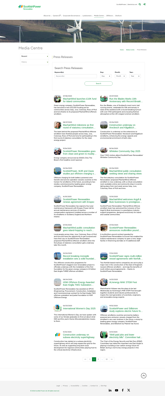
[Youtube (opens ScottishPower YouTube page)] (117, 390)
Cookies (85, 386)
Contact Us (94, 386)
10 (107, 359)
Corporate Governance (71, 16)
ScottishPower (121, 5)
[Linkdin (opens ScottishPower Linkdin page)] (110, 390)
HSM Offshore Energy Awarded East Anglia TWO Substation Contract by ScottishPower (78, 283)
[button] (140, 5)
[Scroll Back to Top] (143, 375)
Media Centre (99, 16)
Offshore (109, 16)
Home (122, 50)
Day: (102, 72)
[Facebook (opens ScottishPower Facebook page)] (123, 390)
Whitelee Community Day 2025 (124, 151)
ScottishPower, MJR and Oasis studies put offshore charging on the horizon (79, 172)
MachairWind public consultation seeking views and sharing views (125, 172)
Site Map (104, 386)
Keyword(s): (59, 72)
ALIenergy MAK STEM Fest (123, 282)
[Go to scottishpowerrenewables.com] (30, 7)
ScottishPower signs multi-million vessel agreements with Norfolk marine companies (125, 257)
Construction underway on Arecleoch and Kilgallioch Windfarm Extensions (122, 126)
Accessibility (75, 386)
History (24, 62)
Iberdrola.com (132, 5)
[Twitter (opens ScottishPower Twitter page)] (129, 390)
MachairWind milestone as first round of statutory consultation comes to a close (78, 126)
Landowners (87, 16)
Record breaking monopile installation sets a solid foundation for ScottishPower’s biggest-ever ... (79, 257)
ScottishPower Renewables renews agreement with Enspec (78, 200)
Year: (131, 72)
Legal (58, 386)
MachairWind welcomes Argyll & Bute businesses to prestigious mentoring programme (125, 200)
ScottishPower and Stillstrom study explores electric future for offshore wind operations (125, 309)
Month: (117, 72)
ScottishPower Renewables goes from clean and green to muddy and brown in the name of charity (79, 152)
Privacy (65, 386)
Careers (56, 16)
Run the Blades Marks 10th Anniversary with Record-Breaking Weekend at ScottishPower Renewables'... (126, 100)
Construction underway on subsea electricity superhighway (79, 336)
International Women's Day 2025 (79, 308)
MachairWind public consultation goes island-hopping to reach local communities (79, 229)
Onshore (118, 16)
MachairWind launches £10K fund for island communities (79, 100)
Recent (24, 56)
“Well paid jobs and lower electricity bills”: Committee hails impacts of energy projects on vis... (125, 336)
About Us (47, 16)
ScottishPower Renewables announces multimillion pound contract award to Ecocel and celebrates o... (124, 229)
